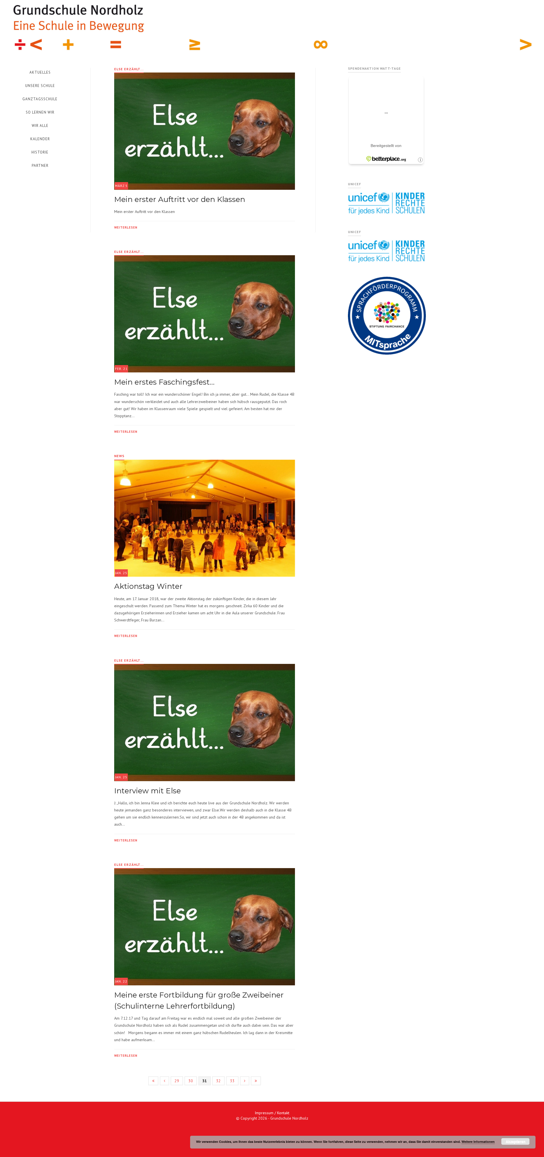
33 (232, 1080)
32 (218, 1080)
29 (177, 1080)
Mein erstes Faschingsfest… (164, 382)
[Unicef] (387, 213)
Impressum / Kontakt (272, 1112)
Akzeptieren (515, 1141)
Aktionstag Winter (148, 586)
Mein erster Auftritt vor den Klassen (179, 199)
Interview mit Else (147, 790)
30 (190, 1080)
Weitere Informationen (478, 1141)
